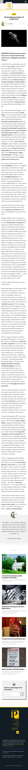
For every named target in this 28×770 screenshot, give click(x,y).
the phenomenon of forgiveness (15, 222)
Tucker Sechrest (5, 752)
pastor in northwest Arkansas (14, 509)
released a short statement (12, 209)
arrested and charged (16, 73)
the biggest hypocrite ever (11, 176)
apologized (9, 165)
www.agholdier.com (14, 533)
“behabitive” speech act (7, 304)
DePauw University (9, 746)
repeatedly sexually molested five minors (12, 121)
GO (23, 694)
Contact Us (16, 757)
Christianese (18, 482)
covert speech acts (10, 401)
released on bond (19, 102)
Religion (14, 14)
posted (13, 66)
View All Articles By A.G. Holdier (14, 538)
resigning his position (6, 135)
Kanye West (11, 465)
